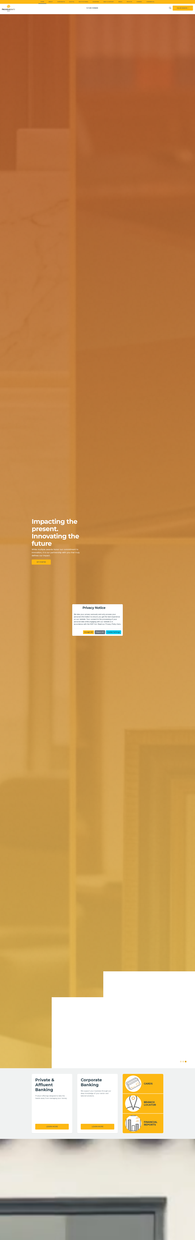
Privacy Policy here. (113, 624)
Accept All (88, 632)
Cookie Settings (113, 632)
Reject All (100, 632)
